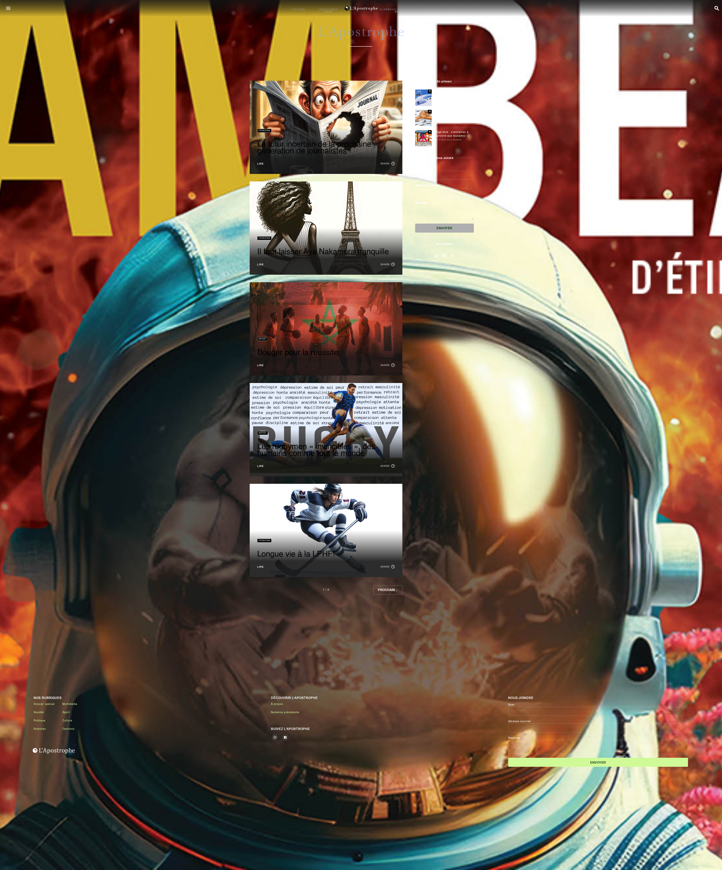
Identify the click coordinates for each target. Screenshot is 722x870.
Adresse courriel (426, 185)
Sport (66, 712)
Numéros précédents (285, 712)
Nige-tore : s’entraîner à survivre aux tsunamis (452, 134)
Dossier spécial (44, 704)
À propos (277, 704)
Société (39, 712)
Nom (418, 168)
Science (457, 123)
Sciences (40, 729)
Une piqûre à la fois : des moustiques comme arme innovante (452, 116)
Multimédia (69, 704)
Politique (40, 720)
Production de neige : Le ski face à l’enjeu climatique (454, 93)
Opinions (68, 729)
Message (421, 203)
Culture (67, 720)
